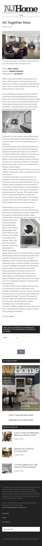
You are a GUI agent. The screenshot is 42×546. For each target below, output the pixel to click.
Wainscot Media (20, 539)
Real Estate (5, 513)
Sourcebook (6, 522)
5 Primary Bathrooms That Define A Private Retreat (25, 466)
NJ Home (21, 8)
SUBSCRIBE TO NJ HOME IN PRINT (21, 420)
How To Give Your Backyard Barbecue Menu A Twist (26, 434)
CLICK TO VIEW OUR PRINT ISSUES (21, 415)
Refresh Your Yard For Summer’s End (24, 450)
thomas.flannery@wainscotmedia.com (14, 507)
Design (11, 316)
